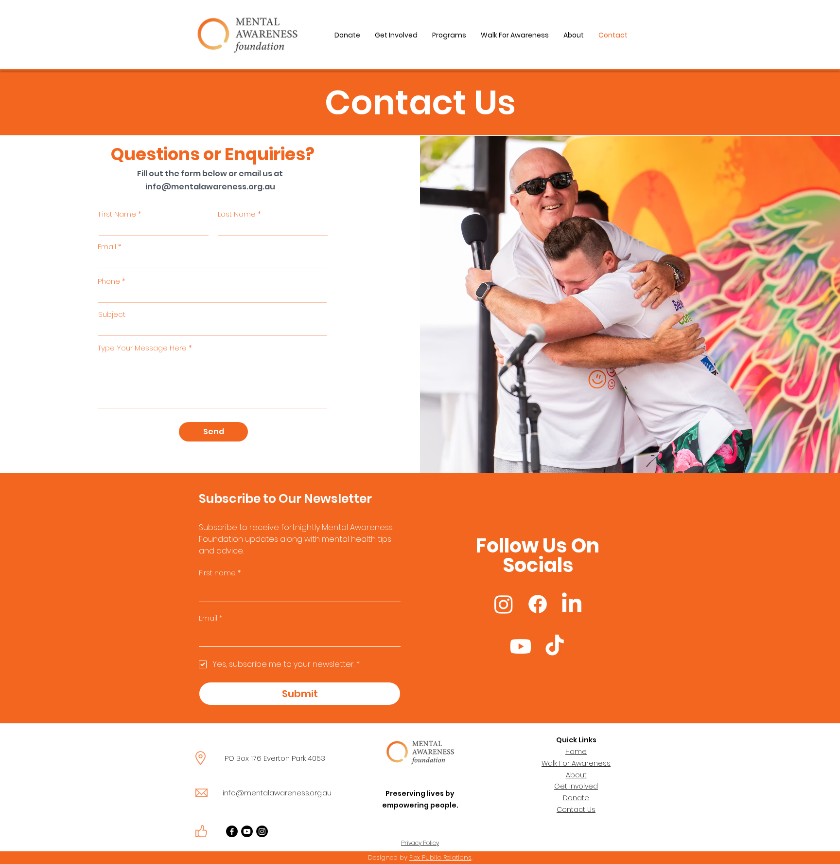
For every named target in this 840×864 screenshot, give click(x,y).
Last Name (237, 214)
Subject (111, 314)
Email (107, 246)
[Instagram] (503, 604)
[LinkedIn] (572, 604)
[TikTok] (554, 646)
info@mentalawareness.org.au (210, 186)
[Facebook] (537, 604)
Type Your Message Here (142, 347)
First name (220, 573)
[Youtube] (520, 646)
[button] (449, 35)
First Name (117, 214)
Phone (109, 281)
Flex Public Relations (440, 857)
